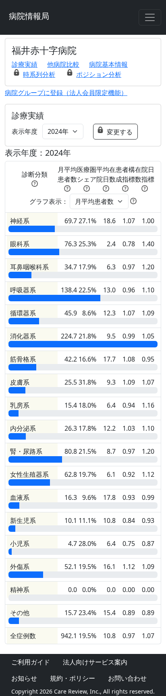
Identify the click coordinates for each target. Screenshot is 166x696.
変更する (120, 131)
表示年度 (24, 131)
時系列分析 (39, 74)
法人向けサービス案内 (95, 662)
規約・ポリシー (72, 678)
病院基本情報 (108, 64)
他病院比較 (63, 64)
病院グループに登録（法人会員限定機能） (66, 92)
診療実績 (24, 64)
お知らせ (24, 678)
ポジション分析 (98, 74)
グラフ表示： (48, 201)
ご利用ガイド (30, 662)
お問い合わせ (127, 678)
